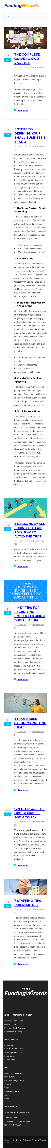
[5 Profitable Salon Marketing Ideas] (25, 703)
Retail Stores (9, 1056)
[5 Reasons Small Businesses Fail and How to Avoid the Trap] (25, 508)
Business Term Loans (13, 1020)
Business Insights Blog (14, 1080)
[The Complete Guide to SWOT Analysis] (25, 38)
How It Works (10, 1077)
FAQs (6, 1087)
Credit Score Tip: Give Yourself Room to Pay (29, 813)
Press (6, 1098)
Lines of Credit (10, 1024)
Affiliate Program (11, 1091)
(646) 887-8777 (11, 1117)
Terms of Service (39, 1140)
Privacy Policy (22, 1140)
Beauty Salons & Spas (13, 1048)
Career (7, 1095)
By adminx (21, 67)
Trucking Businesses (13, 1052)
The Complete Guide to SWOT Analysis (27, 59)
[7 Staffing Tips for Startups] (25, 887)
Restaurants (9, 1045)
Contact (7, 1084)
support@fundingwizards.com (18, 1112)
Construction (9, 1059)
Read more (22, 110)
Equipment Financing (13, 1031)
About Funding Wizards (14, 1073)
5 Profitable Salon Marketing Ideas (30, 723)
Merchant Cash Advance (14, 1028)
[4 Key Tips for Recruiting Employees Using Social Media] (25, 591)
